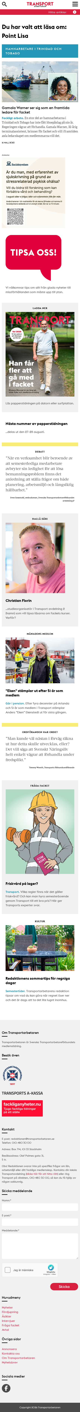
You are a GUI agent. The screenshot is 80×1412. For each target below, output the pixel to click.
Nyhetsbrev (10, 1362)
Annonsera (9, 1349)
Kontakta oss (11, 1353)
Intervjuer (8, 1321)
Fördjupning (10, 1312)
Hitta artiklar (57, 12)
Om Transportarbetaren (18, 1358)
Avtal (5, 1330)
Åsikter (6, 1316)
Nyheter (7, 1307)
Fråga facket (10, 1325)
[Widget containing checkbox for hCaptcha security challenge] (30, 1270)
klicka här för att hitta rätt (42, 1174)
